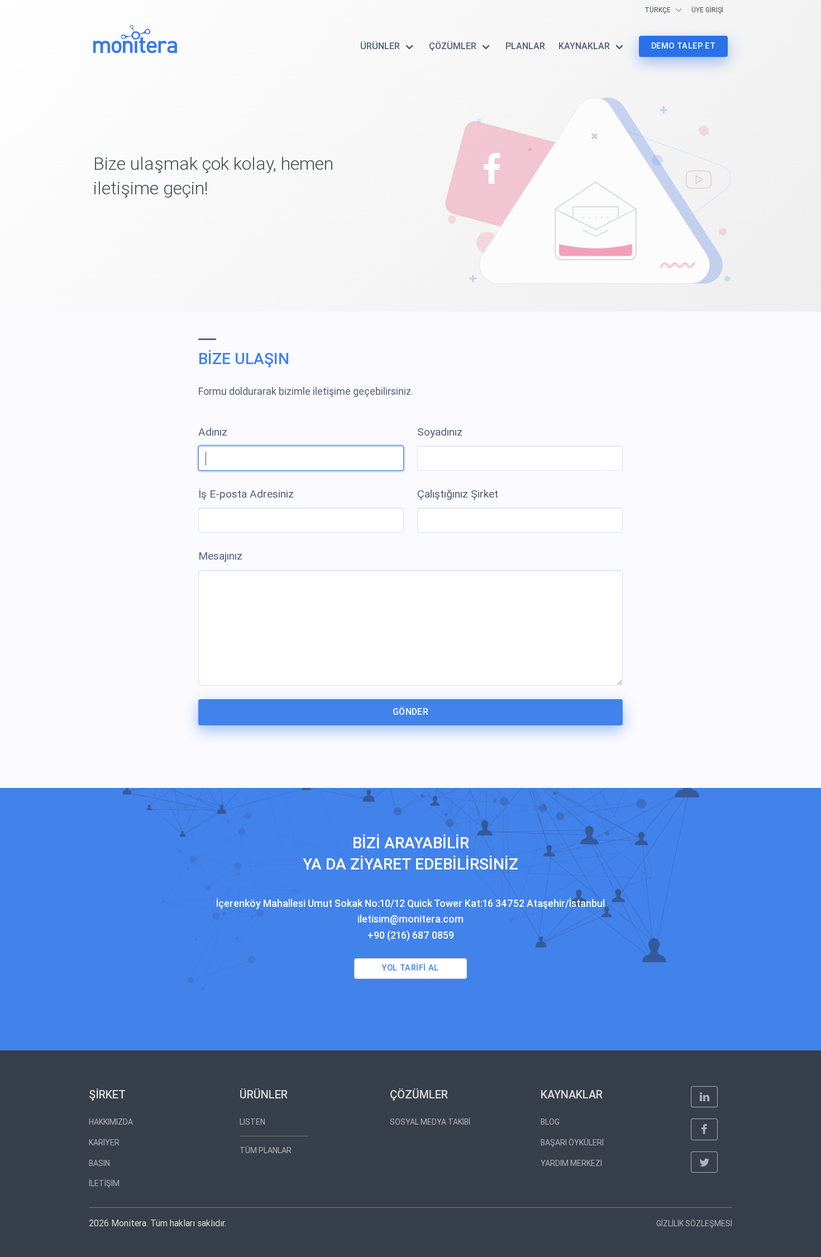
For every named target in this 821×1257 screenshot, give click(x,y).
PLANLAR (525, 46)
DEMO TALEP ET (683, 46)
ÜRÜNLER (380, 46)
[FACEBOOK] (704, 1129)
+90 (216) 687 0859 (410, 935)
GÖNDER (410, 711)
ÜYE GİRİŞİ (707, 10)
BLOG (550, 1121)
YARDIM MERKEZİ (571, 1163)
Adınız (212, 432)
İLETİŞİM (104, 1183)
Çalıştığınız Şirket (457, 493)
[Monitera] (135, 39)
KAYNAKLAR (584, 46)
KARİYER (104, 1142)
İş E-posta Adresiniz (246, 493)
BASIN (99, 1163)
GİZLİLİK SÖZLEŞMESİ (694, 1223)
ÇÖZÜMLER (452, 46)
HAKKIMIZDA (111, 1121)
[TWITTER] (704, 1162)
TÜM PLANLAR (266, 1150)
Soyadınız (439, 432)
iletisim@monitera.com (410, 919)
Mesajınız (220, 555)
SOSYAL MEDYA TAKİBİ (430, 1121)
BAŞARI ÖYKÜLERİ (572, 1142)
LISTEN (252, 1121)
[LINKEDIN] (704, 1096)
